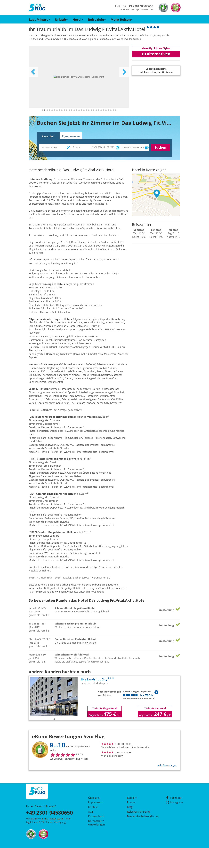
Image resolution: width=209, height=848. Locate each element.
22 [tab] (93, 110)
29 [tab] (111, 110)
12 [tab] (69, 110)
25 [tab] (101, 110)
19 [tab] (86, 110)
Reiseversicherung (138, 811)
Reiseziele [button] (96, 19)
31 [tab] (115, 110)
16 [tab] (79, 110)
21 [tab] (91, 110)
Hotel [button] (76, 19)
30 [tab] (113, 110)
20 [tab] (88, 110)
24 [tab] (98, 110)
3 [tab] (47, 110)
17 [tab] (81, 110)
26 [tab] (103, 110)
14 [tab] (74, 110)
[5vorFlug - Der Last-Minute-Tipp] (36, 8)
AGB (90, 811)
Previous (33, 72)
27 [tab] (106, 110)
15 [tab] (76, 110)
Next (124, 72)
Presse (131, 802)
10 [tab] (64, 110)
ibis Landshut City (94, 679)
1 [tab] (42, 110)
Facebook (176, 798)
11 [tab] (66, 110)
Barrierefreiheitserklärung (139, 816)
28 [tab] (108, 110)
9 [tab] (62, 110)
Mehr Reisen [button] (121, 19)
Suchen (160, 147)
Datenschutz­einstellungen (96, 822)
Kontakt (93, 807)
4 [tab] (49, 110)
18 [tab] (84, 110)
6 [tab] (54, 110)
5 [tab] (52, 110)
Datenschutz (96, 816)
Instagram (176, 802)
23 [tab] (96, 110)
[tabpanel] (79, 77)
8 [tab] (59, 110)
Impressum (95, 802)
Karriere (132, 798)
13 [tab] (71, 110)
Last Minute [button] (38, 19)
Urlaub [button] (60, 19)
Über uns (94, 798)
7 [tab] (57, 110)
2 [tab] (44, 110)
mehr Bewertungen (167, 765)
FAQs (130, 807)
